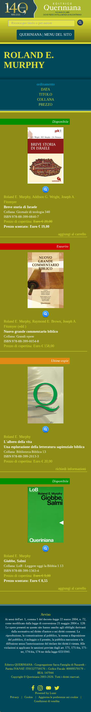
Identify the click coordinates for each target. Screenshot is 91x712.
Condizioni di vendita (46, 701)
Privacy (14, 697)
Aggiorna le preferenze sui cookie (58, 697)
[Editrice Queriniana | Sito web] (45, 9)
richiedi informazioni (71, 469)
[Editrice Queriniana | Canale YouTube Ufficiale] (48, 688)
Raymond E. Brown (46, 321)
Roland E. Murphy (17, 197)
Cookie (29, 697)
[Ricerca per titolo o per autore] (80, 23)
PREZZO (45, 104)
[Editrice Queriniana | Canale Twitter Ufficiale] (56, 688)
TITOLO (45, 94)
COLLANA (45, 99)
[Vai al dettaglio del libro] (45, 155)
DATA (45, 89)
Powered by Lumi (45, 693)
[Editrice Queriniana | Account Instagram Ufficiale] (40, 688)
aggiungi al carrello (72, 234)
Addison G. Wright (45, 197)
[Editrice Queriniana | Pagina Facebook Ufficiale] (33, 688)
